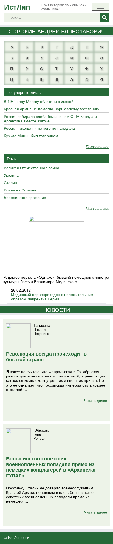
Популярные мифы (24, 92)
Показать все (97, 147)
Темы (11, 158)
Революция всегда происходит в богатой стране (46, 356)
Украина (11, 175)
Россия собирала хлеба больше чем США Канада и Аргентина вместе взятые (50, 118)
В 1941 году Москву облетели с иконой (39, 101)
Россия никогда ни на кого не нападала (39, 128)
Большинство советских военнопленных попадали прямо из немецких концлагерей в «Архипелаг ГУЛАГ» (51, 467)
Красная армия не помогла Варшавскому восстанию (51, 108)
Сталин (10, 182)
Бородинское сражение (25, 197)
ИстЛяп (17, 7)
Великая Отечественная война (31, 167)
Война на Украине (20, 190)
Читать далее (95, 400)
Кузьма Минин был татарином (31, 135)
